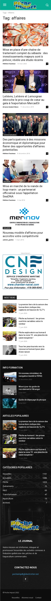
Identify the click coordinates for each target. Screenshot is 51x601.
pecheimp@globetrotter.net (25, 574)
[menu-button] (4, 5)
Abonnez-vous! (27, 597)
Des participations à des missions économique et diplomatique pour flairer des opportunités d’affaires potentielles (24, 144)
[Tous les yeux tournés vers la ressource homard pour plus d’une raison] (9, 350)
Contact (38, 597)
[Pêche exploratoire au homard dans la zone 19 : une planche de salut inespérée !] (9, 336)
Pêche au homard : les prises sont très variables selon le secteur (32, 321)
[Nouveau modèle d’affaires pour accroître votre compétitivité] (25, 217)
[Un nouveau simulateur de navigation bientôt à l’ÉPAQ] (9, 377)
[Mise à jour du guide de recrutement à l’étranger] (9, 390)
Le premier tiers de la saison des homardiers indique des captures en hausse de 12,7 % (33, 307)
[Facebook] (25, 579)
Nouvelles (15, 597)
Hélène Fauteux (9, 64)
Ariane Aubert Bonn (10, 107)
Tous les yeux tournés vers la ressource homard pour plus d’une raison (31, 349)
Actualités (7, 45)
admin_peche (8, 240)
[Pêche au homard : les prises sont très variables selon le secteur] (9, 322)
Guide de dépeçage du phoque (32, 400)
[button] (47, 5)
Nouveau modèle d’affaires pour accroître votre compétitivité (23, 234)
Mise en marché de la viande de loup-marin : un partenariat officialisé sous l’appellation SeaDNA (22, 191)
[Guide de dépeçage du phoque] (9, 403)
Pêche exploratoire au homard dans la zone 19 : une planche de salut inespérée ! (33, 335)
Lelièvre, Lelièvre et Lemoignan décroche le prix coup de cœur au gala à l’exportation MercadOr (23, 100)
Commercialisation (10, 135)
